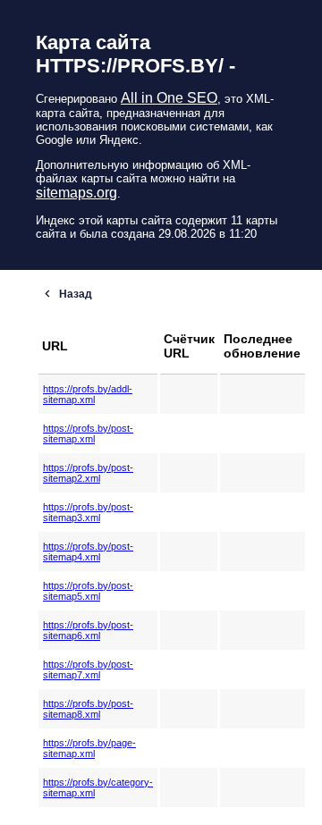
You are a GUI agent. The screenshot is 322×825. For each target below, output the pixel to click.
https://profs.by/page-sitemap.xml (89, 748)
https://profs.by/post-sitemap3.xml (88, 512)
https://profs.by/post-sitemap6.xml (88, 630)
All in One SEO (169, 97)
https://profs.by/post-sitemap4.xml (88, 551)
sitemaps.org (76, 192)
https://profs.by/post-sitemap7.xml (88, 669)
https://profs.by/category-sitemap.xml (98, 787)
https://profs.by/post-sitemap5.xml (88, 591)
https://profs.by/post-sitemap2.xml (88, 473)
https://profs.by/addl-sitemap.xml (87, 394)
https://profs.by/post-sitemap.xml (88, 433)
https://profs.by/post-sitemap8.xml (88, 709)
